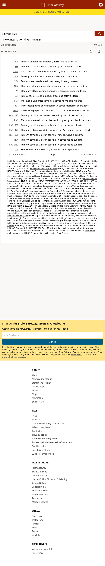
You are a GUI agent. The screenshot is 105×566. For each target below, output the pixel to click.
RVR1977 (13, 130)
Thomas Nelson (40, 490)
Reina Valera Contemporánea (82, 203)
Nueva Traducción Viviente (46, 176)
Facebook (37, 516)
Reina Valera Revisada (17, 215)
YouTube (36, 535)
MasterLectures (40, 501)
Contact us (37, 431)
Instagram (37, 519)
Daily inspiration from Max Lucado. (52, 11)
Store (35, 390)
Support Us (38, 401)
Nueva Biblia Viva (67, 171)
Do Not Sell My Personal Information (52, 442)
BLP (16, 105)
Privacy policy (39, 434)
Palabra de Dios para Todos (35, 193)
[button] (101, 5)
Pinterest (36, 523)
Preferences (38, 552)
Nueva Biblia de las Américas (43, 168)
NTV (16, 86)
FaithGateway (39, 467)
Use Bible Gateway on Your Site (48, 423)
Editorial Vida (39, 486)
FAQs (34, 415)
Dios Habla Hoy (33, 166)
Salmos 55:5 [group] (8, 51)
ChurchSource (39, 475)
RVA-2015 (13, 115)
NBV (16, 81)
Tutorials (36, 419)
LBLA (15, 61)
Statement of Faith (41, 382)
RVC (16, 120)
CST (16, 95)
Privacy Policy (77, 354)
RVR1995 (13, 134)
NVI (16, 90)
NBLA (15, 76)
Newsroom (37, 397)
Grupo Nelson (39, 482)
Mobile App (38, 386)
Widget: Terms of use (43, 453)
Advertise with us (41, 427)
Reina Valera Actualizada (59, 200)
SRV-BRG (13, 144)
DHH (15, 71)
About (35, 375)
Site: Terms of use (41, 449)
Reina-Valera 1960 (72, 206)
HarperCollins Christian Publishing (50, 479)
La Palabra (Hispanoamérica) (28, 198)
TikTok (35, 527)
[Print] (99, 51)
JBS (16, 66)
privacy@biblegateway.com (14, 357)
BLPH (15, 110)
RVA (16, 139)
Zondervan (37, 498)
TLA (16, 149)
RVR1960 (13, 125)
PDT (16, 100)
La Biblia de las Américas (19, 161)
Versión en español (42, 549)
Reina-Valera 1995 (51, 220)
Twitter (35, 531)
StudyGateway (39, 471)
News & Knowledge (42, 378)
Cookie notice (39, 446)
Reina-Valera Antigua (32, 223)
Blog (34, 394)
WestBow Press (40, 494)
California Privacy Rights (45, 438)
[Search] (99, 33)
